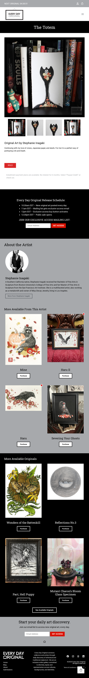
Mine (23, 370)
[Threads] (78, 656)
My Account (77, 3)
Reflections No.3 (65, 522)
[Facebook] (67, 656)
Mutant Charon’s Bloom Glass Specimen (65, 592)
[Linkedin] (83, 656)
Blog (4, 665)
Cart (82, 3)
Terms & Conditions (70, 667)
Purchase (23, 376)
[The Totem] (44, 77)
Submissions (7, 670)
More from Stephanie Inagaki (19, 296)
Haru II (65, 370)
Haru (23, 438)
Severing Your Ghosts (66, 438)
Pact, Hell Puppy (23, 594)
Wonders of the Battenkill (23, 522)
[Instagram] (73, 656)
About (5, 667)
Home (5, 662)
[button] (83, 14)
